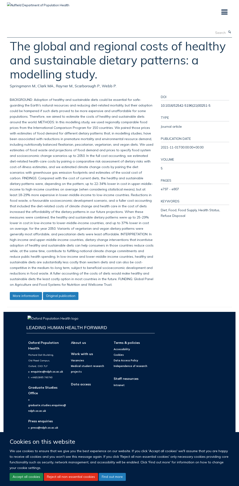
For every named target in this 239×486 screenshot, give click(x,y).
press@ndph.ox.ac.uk (44, 427)
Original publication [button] (60, 296)
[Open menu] (224, 12)
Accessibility (122, 349)
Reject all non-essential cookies (71, 477)
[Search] (229, 32)
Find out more (112, 477)
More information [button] (26, 296)
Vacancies (77, 360)
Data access (81, 384)
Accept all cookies (26, 477)
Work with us (82, 354)
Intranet (119, 385)
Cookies (119, 354)
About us (78, 343)
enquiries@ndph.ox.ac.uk (47, 371)
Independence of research (130, 366)
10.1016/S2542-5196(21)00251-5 (186, 105)
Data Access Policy (126, 360)
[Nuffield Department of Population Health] (38, 3)
